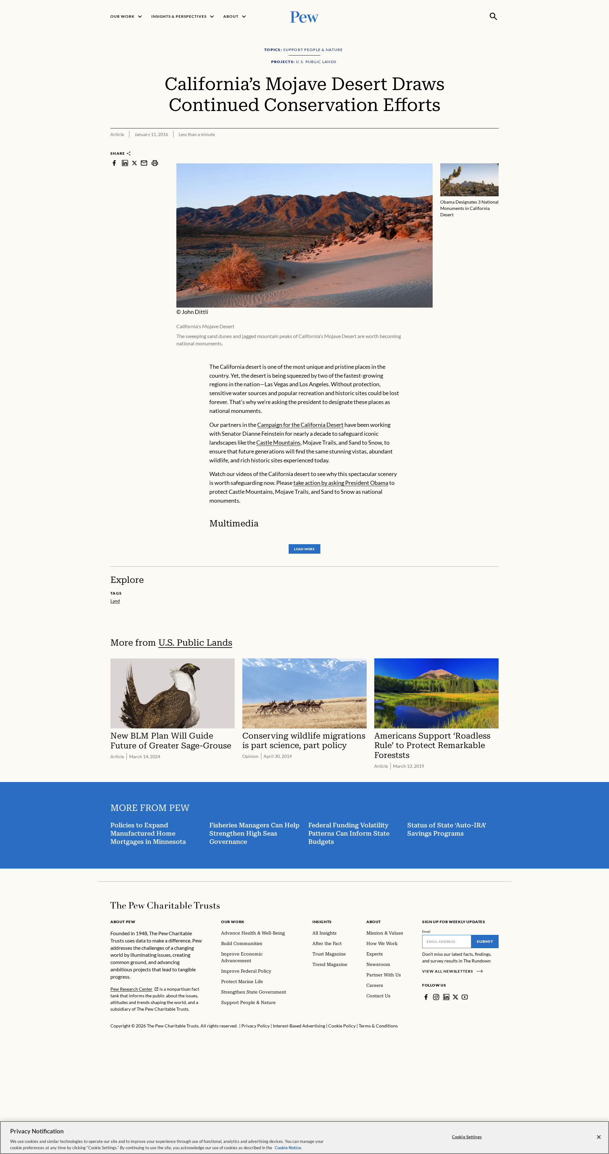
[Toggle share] (495, 146)
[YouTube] (464, 997)
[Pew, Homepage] (304, 16)
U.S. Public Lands (195, 642)
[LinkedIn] (446, 997)
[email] (144, 163)
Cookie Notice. (288, 1147)
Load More (304, 549)
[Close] (599, 1137)
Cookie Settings (467, 1136)
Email (426, 931)
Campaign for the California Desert (300, 424)
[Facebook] (426, 997)
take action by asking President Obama (340, 482)
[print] (155, 163)
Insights (322, 921)
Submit (485, 941)
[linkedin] (125, 163)
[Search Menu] (493, 16)
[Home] (165, 905)
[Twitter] (455, 997)
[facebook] (114, 163)
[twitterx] (134, 163)
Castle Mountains (278, 442)
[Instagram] (436, 997)
